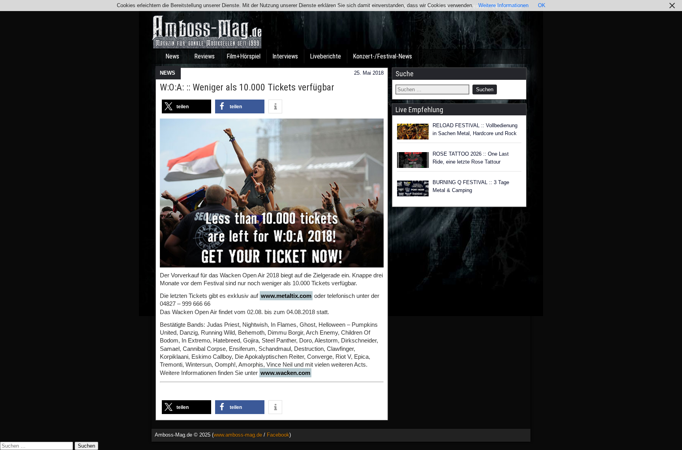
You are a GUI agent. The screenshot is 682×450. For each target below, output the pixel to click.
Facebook (278, 435)
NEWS (167, 73)
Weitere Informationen (503, 5)
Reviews (204, 56)
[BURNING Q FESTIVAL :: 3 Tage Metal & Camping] (413, 188)
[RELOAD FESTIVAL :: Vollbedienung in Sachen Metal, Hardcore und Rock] (413, 131)
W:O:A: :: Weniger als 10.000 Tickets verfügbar (247, 87)
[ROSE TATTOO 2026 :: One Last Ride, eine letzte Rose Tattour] (413, 160)
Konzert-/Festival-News (382, 56)
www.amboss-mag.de (238, 435)
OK (541, 5)
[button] (186, 106)
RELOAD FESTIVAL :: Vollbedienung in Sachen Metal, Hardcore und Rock (475, 129)
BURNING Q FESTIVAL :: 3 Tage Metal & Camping (471, 186)
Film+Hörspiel (243, 56)
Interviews (285, 56)
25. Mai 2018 (369, 73)
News (172, 56)
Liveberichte (325, 56)
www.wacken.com (285, 372)
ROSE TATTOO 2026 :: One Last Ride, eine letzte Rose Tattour (471, 158)
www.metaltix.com (286, 295)
